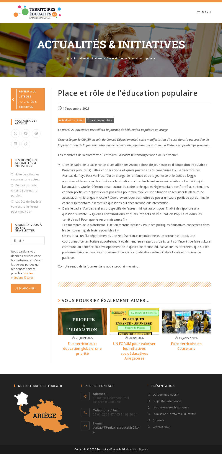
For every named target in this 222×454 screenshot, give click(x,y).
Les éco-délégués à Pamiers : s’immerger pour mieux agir (26, 207)
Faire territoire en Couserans (186, 346)
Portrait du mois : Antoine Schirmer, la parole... (24, 190)
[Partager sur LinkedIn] (15, 144)
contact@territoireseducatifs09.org (116, 429)
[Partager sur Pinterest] (36, 133)
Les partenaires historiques (170, 407)
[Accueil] (68, 58)
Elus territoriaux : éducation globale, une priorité (82, 348)
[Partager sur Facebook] (25, 133)
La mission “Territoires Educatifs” (174, 414)
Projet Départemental (166, 401)
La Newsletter (161, 426)
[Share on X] (15, 133)
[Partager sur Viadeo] (25, 144)
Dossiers (158, 420)
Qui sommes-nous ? (165, 394)
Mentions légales (137, 449)
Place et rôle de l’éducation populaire (131, 58)
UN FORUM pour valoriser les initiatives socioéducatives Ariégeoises (134, 351)
